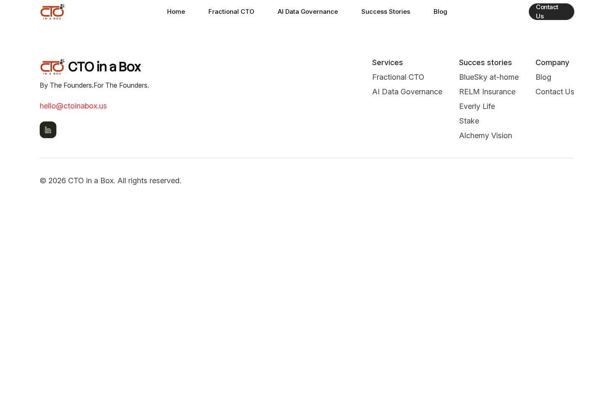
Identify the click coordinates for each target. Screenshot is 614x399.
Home (176, 11)
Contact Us (547, 11)
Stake (469, 120)
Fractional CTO (231, 11)
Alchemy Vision (485, 135)
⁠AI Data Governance (407, 91)
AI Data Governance (308, 11)
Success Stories (385, 11)
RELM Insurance (487, 91)
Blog (440, 11)
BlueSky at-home (489, 77)
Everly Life (477, 106)
